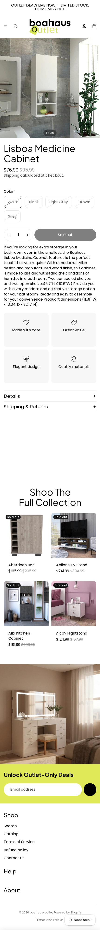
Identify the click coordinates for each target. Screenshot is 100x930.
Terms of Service (19, 841)
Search (10, 826)
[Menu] (5, 26)
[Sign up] (90, 789)
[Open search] (15, 26)
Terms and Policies (50, 920)
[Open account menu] (84, 26)
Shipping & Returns (26, 406)
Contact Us (14, 858)
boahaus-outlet (41, 912)
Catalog (11, 834)
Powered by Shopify (67, 912)
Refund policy (16, 850)
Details (12, 396)
